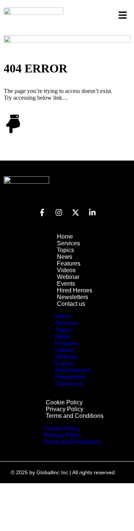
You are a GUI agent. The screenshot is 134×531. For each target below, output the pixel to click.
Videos (66, 270)
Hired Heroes (74, 290)
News (64, 257)
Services (68, 243)
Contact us (71, 304)
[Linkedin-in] (92, 212)
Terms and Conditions (74, 416)
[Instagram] (58, 212)
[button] (122, 15)
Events (66, 283)
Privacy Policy (64, 409)
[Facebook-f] (42, 212)
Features (68, 263)
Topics (65, 250)
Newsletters (72, 297)
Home (65, 236)
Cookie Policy (64, 402)
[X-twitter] (75, 212)
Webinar (68, 277)
